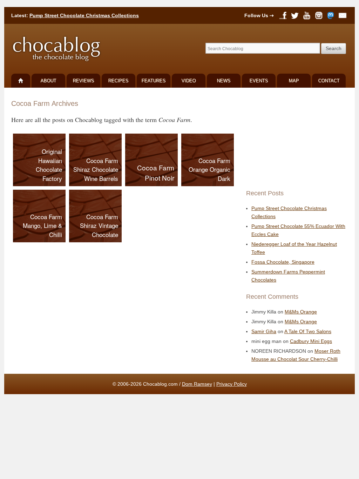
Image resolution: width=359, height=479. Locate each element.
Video (189, 80)
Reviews (83, 80)
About (48, 80)
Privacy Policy (231, 384)
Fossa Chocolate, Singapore (282, 262)
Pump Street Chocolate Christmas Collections (84, 15)
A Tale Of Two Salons (307, 331)
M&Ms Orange (301, 312)
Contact (329, 80)
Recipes (118, 80)
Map (294, 80)
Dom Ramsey (197, 384)
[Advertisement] (295, 138)
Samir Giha (263, 331)
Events (259, 80)
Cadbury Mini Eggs (311, 341)
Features (154, 80)
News (224, 80)
